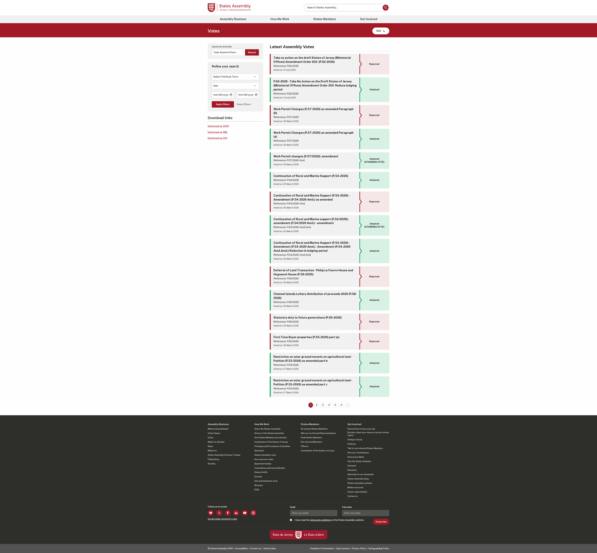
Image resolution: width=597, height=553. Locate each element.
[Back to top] (589, 542)
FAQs (256, 489)
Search (252, 52)
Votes (210, 437)
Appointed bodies (262, 464)
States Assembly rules (265, 455)
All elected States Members (314, 429)
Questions (259, 450)
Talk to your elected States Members (365, 448)
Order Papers (214, 433)
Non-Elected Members (311, 442)
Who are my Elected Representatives (318, 433)
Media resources (355, 487)
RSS (378, 31)
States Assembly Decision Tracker (224, 455)
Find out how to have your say (361, 429)
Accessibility (241, 548)
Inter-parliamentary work (266, 481)
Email (292, 507)
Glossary (258, 485)
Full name (347, 507)
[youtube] (245, 513)
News (210, 446)
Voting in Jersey (354, 439)
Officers (305, 446)
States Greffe (261, 472)
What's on (212, 450)
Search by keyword (222, 47)
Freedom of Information (322, 548)
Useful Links (269, 548)
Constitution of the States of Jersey (271, 442)
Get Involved (368, 19)
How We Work (279, 19)
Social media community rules (222, 519)
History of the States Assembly (269, 433)
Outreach (351, 466)
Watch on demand (216, 442)
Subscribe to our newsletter (360, 474)
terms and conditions (320, 520)
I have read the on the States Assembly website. (329, 520)
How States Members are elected (270, 437)
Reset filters (244, 104)
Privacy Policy (359, 548)
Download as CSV (217, 138)
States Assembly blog (358, 479)
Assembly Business (233, 19)
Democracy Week (355, 457)
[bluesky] (211, 513)
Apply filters (223, 104)
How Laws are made (263, 459)
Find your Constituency (358, 452)
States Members (324, 19)
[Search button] (386, 8)
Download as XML (218, 132)
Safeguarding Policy (378, 548)
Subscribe (380, 522)
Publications (213, 459)
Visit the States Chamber (359, 461)
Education (352, 470)
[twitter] (219, 513)
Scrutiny (211, 464)
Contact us (352, 496)
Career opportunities (357, 492)
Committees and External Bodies (269, 468)
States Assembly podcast (359, 483)
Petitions (351, 444)
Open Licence (343, 548)
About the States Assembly (267, 429)
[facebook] (228, 513)
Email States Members (311, 437)
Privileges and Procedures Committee (272, 446)
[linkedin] (236, 513)
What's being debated (218, 429)
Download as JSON (218, 126)
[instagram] (253, 513)
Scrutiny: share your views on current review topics (368, 433)
